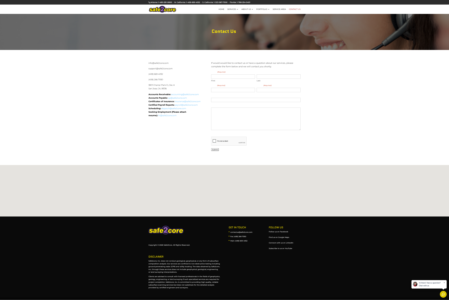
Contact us (295, 9)
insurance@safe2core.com (188, 101)
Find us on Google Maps (279, 237)
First (213, 81)
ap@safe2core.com (177, 98)
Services (231, 9)
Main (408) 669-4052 (238, 241)
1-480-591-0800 (165, 2)
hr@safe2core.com (167, 115)
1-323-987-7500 (220, 2)
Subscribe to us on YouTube (280, 248)
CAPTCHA (216, 134)
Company (216, 95)
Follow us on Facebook (278, 232)
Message (215, 105)
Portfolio (261, 9)
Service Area (279, 9)
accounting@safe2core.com (185, 94)
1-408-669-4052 (193, 2)
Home (221, 9)
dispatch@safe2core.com (173, 108)
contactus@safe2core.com (241, 232)
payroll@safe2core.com (186, 105)
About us (246, 9)
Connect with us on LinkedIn (281, 243)
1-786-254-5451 (243, 2)
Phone (264, 85)
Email (218, 85)
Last (258, 81)
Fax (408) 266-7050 (238, 236)
